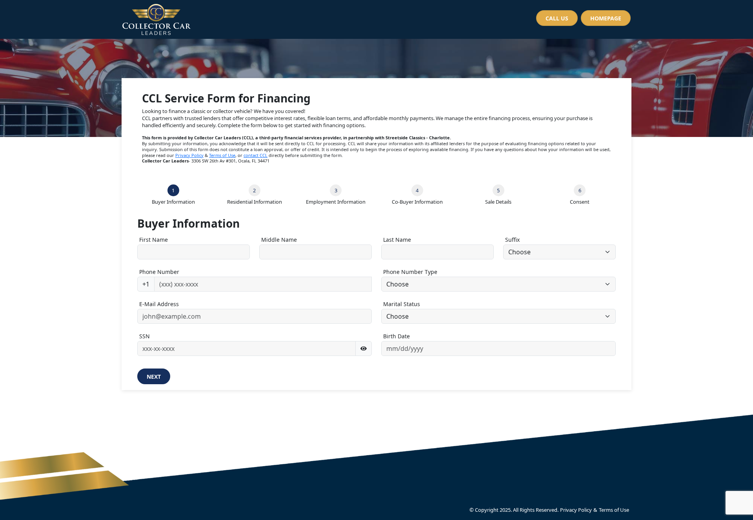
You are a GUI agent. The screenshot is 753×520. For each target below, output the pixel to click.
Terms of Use (222, 155)
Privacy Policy (189, 155)
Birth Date (396, 336)
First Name (153, 239)
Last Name (397, 239)
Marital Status (401, 304)
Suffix (512, 239)
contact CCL (255, 155)
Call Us (557, 18)
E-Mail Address (159, 304)
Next (154, 376)
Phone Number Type (410, 272)
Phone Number (159, 272)
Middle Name (279, 239)
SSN (144, 336)
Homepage (605, 18)
